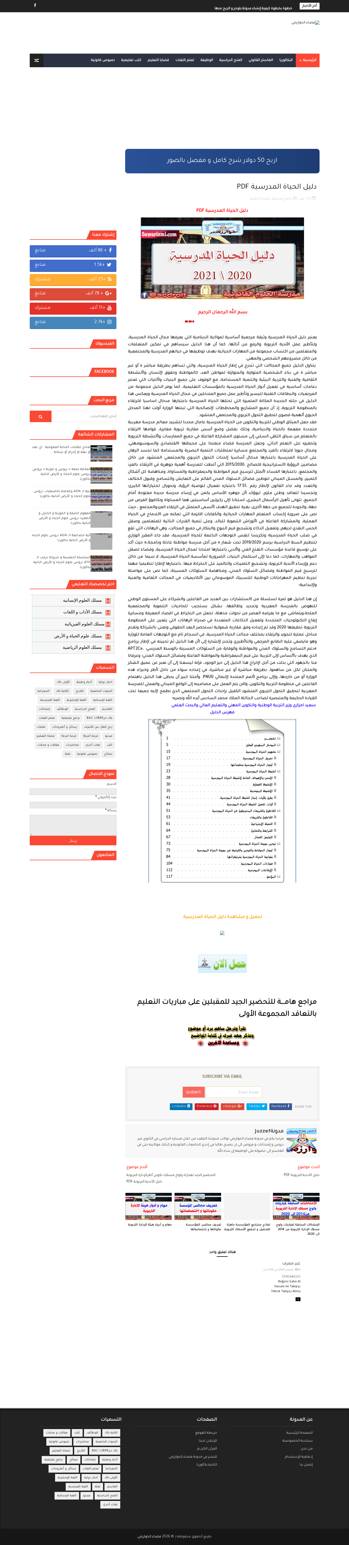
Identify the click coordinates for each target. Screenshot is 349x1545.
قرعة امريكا (68, 736)
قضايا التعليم (158, 60)
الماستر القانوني (261, 60)
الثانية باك (62, 691)
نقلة (67, 754)
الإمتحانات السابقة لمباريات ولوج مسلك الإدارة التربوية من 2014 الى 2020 (298, 1229)
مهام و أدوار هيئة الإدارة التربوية (150, 1225)
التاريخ (80, 691)
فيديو (108, 736)
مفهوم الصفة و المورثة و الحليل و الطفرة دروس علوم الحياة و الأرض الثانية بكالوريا (64, 518)
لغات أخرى (93, 745)
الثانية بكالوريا (207, 1465)
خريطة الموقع (206, 1433)
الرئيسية (309, 60)
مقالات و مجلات (48, 745)
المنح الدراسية (230, 60)
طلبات (41, 727)
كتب (109, 745)
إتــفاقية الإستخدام (299, 1457)
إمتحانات (44, 709)
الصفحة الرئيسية (300, 1433)
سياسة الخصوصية (297, 1441)
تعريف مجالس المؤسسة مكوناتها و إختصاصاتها (203, 1227)
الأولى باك (63, 682)
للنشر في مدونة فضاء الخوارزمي (193, 1457)
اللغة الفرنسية (50, 700)
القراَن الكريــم (207, 1449)
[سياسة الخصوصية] (45, 6)
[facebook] (35, 6)
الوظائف (62, 709)
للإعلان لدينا (208, 1441)
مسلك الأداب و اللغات (82, 612)
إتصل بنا (306, 1465)
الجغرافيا (43, 691)
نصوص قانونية (103, 60)
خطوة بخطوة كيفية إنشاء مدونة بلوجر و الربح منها (253, 6)
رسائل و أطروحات (64, 727)
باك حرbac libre (99, 718)
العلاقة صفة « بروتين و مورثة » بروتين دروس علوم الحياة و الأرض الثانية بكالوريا (61, 474)
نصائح (108, 754)
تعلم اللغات (185, 60)
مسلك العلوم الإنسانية (82, 600)
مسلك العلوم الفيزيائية (85, 624)
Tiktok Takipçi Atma (285, 1292)
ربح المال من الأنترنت (98, 727)
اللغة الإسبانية (102, 700)
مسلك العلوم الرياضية (82, 647)
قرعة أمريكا (90, 736)
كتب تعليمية (131, 60)
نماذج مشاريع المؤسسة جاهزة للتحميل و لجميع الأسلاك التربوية (247, 1227)
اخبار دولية (105, 682)
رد (298, 1299)
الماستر (107, 709)
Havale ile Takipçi (287, 1287)
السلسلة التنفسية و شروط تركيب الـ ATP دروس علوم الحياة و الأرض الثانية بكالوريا (62, 562)
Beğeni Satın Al (289, 1282)
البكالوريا (286, 60)
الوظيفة (207, 60)
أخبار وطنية (84, 682)
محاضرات (72, 745)
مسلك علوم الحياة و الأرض (78, 636)
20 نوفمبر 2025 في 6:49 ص (281, 1269)
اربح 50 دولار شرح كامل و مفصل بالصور (222, 161)
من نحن (307, 1449)
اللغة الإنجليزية (76, 700)
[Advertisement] (222, 111)
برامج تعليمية (282, 199)
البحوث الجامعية (101, 691)
